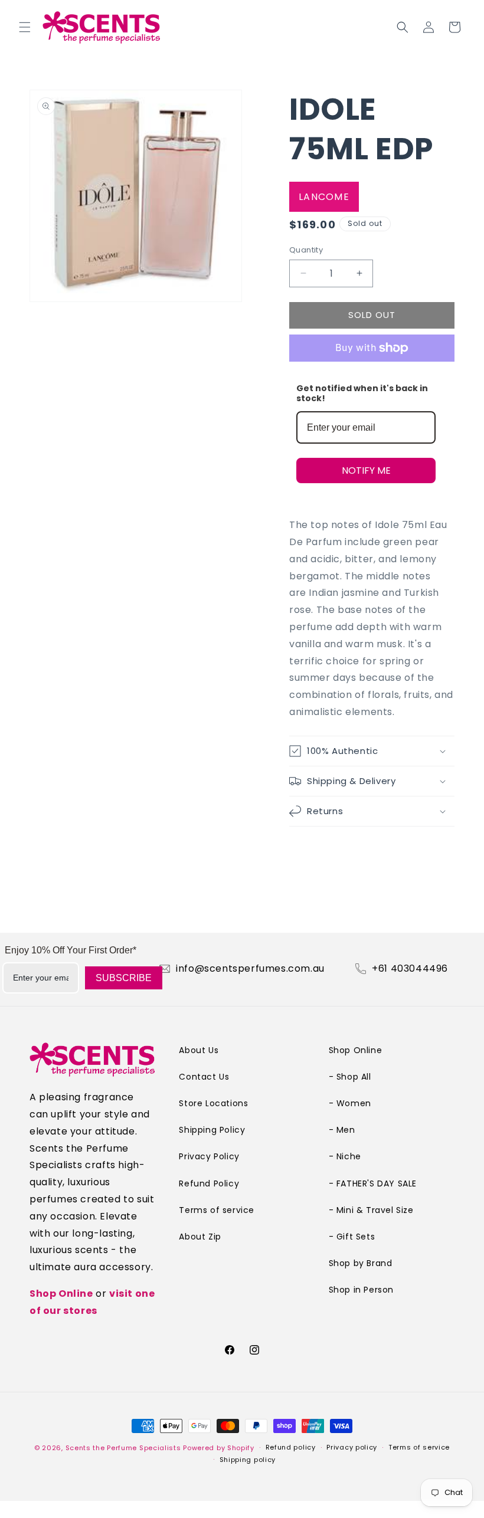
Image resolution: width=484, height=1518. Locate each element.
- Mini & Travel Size (371, 1210)
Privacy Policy (209, 1156)
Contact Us (204, 1077)
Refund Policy (209, 1183)
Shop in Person (361, 1290)
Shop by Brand (361, 1263)
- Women (350, 1103)
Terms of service (216, 1210)
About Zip (200, 1236)
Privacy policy (351, 1447)
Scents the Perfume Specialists (123, 1448)
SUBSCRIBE (124, 978)
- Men (342, 1130)
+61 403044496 (410, 968)
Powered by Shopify (218, 1448)
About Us (198, 1050)
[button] (25, 27)
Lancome (324, 197)
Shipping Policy (212, 1130)
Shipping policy (248, 1459)
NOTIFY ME (366, 470)
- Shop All (350, 1077)
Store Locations (213, 1103)
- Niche (345, 1156)
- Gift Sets (352, 1236)
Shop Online (61, 1293)
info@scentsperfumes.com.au (250, 968)
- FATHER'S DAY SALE (373, 1183)
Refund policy (291, 1447)
